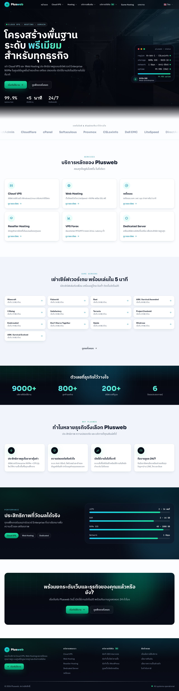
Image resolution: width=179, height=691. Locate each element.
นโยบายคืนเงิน (147, 659)
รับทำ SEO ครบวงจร (110, 654)
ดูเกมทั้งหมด (88, 348)
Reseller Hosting (70, 663)
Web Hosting (69, 659)
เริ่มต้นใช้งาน (14, 84)
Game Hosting (127, 4)
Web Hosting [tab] (28, 535)
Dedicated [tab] (44, 535)
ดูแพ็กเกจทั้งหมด (40, 84)
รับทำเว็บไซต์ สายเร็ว (110, 659)
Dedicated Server (70, 668)
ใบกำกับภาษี (146, 668)
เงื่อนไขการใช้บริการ (149, 654)
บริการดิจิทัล (107, 4)
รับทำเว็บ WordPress (110, 663)
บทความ (141, 4)
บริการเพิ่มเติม (87, 4)
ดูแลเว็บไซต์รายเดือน (110, 668)
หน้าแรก (44, 4)
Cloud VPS (56, 4)
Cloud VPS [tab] (11, 535)
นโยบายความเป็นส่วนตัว (151, 663)
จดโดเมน (66, 673)
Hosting (71, 4)
